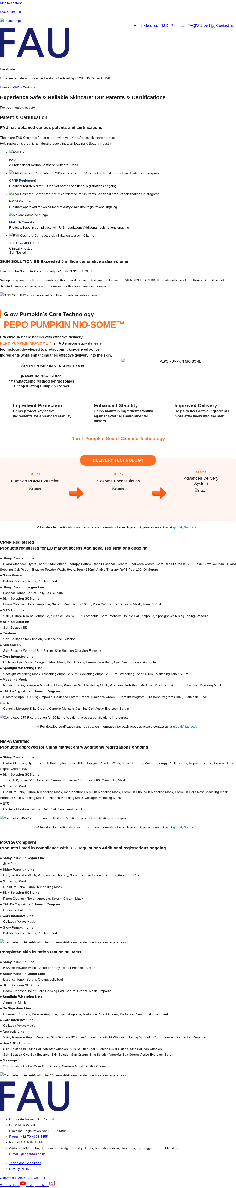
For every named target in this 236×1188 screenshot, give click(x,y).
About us (151, 26)
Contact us (225, 26)
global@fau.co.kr (186, 527)
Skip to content (11, 3)
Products (178, 26)
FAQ (191, 26)
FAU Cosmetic (10, 12)
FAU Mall (202, 26)
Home (139, 26)
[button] (152, 26)
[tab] (122, 158)
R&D (164, 26)
